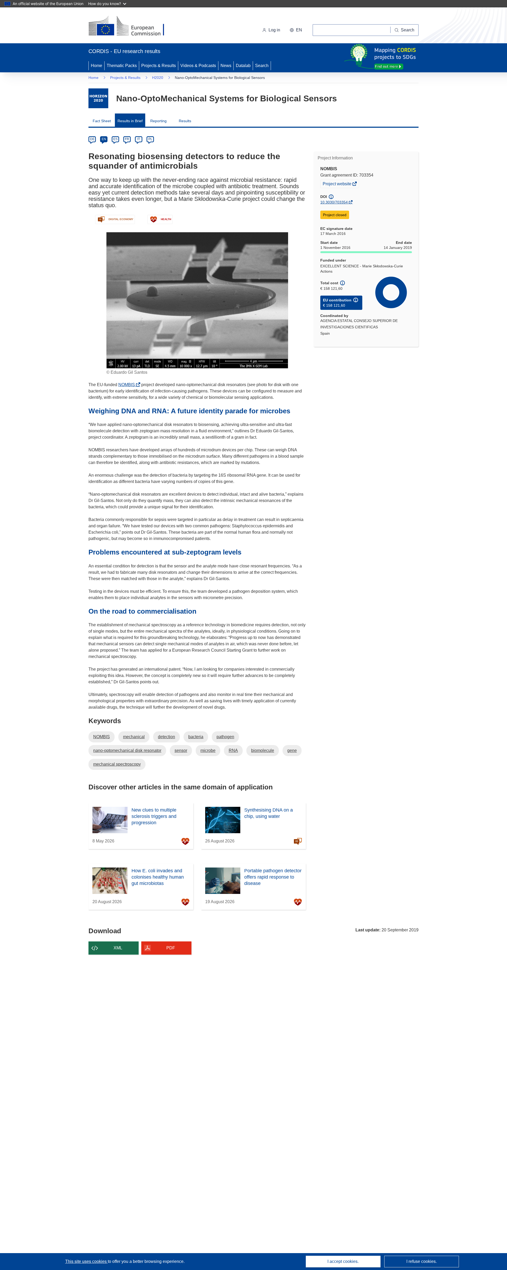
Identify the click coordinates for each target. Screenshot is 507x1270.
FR (127, 139)
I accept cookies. (343, 1261)
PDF (170, 948)
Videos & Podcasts (198, 65)
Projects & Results (158, 65)
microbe (207, 750)
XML (118, 948)
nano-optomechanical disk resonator (127, 750)
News (225, 65)
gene (292, 750)
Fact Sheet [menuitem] (102, 121)
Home (96, 65)
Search (262, 65)
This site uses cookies (86, 1261)
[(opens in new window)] (131, 26)
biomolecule (262, 750)
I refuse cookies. (421, 1261)
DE (92, 139)
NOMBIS (128, 384)
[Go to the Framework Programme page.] (98, 98)
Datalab (243, 65)
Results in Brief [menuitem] (130, 121)
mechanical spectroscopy (117, 764)
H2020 (157, 77)
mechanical (134, 736)
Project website (337, 184)
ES (115, 139)
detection (166, 736)
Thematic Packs (122, 65)
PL (150, 139)
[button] (295, 30)
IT (138, 139)
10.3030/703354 (334, 202)
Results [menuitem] (185, 121)
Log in (274, 30)
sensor (181, 750)
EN (104, 139)
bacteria (195, 736)
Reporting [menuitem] (158, 121)
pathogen (225, 736)
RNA (233, 750)
